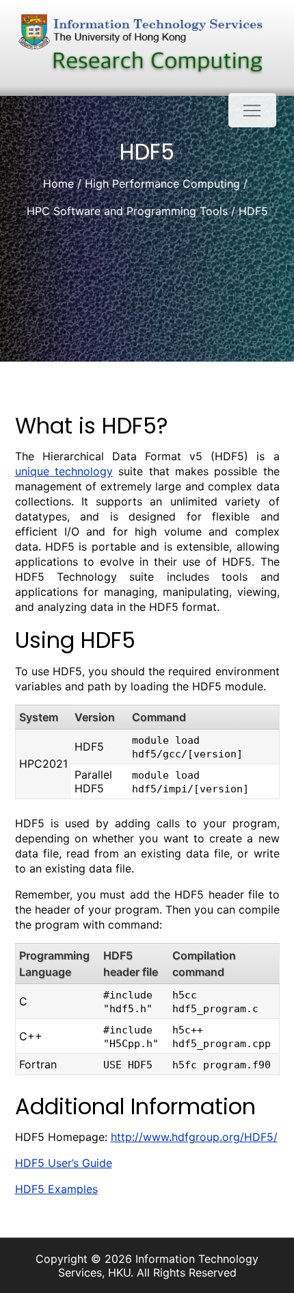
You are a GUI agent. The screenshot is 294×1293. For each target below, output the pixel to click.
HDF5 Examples (56, 1189)
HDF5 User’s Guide (63, 1163)
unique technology (64, 471)
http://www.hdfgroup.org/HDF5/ (194, 1137)
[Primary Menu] (252, 110)
